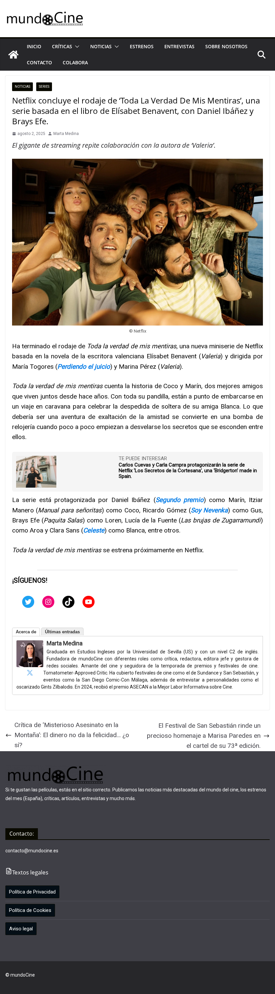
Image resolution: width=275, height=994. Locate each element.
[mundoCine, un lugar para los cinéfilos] (13, 55)
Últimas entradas (62, 631)
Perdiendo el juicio (83, 366)
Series (44, 86)
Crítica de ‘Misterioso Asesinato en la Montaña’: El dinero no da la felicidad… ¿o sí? (71, 735)
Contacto (39, 62)
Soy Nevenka (209, 510)
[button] (75, 46)
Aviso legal (21, 929)
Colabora (75, 62)
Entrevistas (179, 46)
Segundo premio (180, 500)
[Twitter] (28, 602)
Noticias (101, 46)
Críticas (62, 46)
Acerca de (26, 631)
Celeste (93, 530)
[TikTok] (68, 602)
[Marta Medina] (29, 645)
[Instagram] (48, 602)
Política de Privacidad (32, 892)
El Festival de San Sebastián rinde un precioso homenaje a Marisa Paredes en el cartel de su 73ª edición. (204, 736)
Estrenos (142, 46)
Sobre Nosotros (226, 46)
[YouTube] (88, 602)
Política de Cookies (30, 910)
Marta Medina (66, 133)
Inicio (34, 46)
